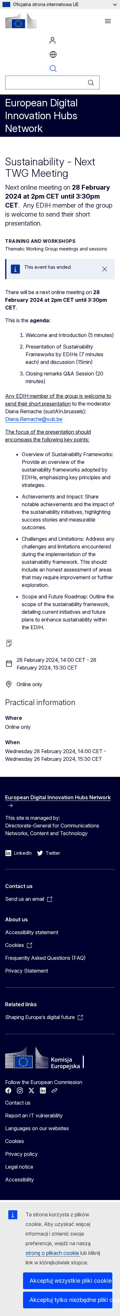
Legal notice (19, 1167)
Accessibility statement (31, 932)
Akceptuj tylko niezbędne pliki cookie (70, 1299)
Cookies (14, 1141)
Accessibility (19, 1179)
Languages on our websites (37, 1128)
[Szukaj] (91, 82)
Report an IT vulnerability (34, 1115)
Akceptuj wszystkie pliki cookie (70, 1280)
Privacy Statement (26, 970)
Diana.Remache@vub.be (33, 419)
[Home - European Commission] (20, 20)
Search (53, 69)
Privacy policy (21, 1154)
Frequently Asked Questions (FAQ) (45, 958)
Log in (52, 40)
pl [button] (53, 54)
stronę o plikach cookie (53, 1253)
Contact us (17, 1102)
